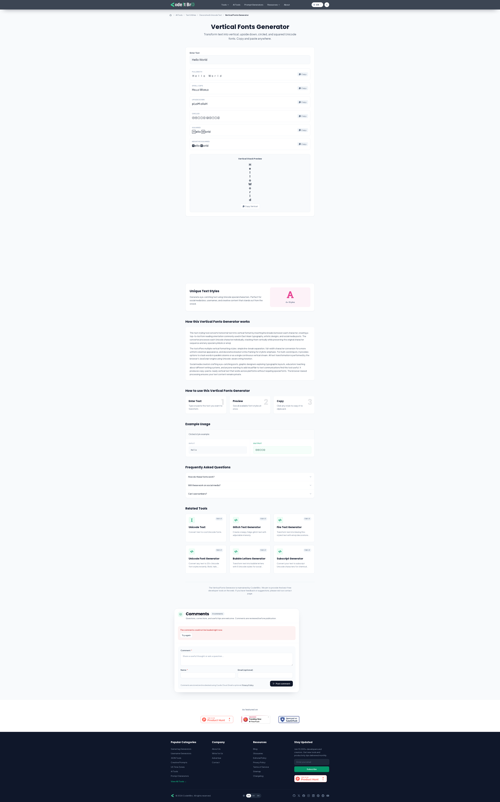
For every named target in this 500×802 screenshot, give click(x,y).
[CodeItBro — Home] (182, 4)
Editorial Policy (259, 758)
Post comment (283, 683)
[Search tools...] (326, 4)
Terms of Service (261, 767)
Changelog (258, 776)
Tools (224, 4)
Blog (255, 749)
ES (253, 796)
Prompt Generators (253, 4)
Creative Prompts (179, 762)
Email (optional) (245, 670)
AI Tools (236, 4)
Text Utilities (191, 15)
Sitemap (257, 771)
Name (188, 669)
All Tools (179, 15)
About (287, 4)
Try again (186, 635)
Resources (272, 4)
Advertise (216, 758)
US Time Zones (178, 767)
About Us (216, 749)
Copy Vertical (251, 206)
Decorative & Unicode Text (210, 15)
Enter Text (195, 53)
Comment (191, 650)
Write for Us (217, 753)
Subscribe (312, 769)
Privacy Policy (248, 685)
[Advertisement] (250, 247)
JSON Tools (176, 758)
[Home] (170, 15)
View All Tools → (178, 781)
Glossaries (258, 753)
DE (258, 796)
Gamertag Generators (181, 749)
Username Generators (181, 753)
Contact (216, 762)
